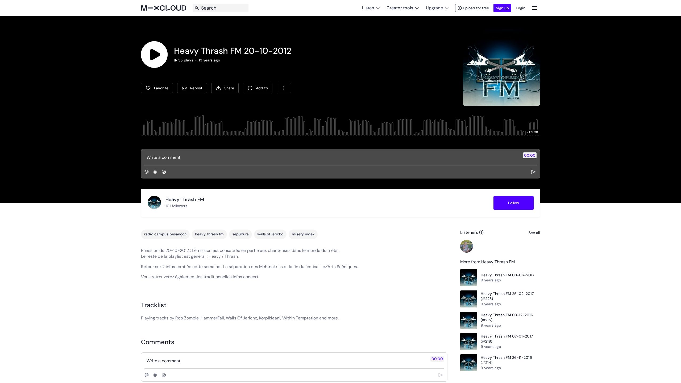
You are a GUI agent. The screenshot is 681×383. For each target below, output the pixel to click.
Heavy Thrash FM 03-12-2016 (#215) (507, 318)
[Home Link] (163, 8)
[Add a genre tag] (155, 172)
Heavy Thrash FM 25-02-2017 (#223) (507, 296)
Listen (368, 8)
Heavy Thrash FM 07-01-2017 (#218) (507, 339)
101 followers (176, 205)
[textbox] (331, 157)
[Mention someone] (146, 172)
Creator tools (400, 8)
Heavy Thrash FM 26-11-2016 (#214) (506, 360)
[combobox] (284, 88)
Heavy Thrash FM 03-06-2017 (507, 275)
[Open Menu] (534, 7)
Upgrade (434, 8)
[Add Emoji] (163, 172)
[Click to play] (154, 54)
